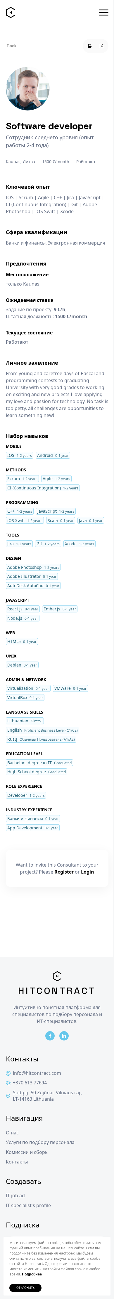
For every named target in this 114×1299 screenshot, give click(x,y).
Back (11, 45)
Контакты (17, 1162)
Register (64, 872)
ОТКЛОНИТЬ (25, 1288)
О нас (12, 1133)
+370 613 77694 (30, 1083)
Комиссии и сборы (27, 1152)
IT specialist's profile (28, 1205)
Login (87, 872)
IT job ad (15, 1196)
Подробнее (32, 1274)
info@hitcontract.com (37, 1073)
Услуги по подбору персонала (40, 1142)
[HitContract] (10, 12)
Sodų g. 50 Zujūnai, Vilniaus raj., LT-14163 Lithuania (47, 1096)
